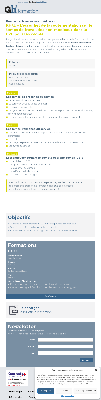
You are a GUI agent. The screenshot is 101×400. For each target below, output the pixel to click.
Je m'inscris (50, 296)
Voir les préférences (85, 391)
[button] (96, 370)
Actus (31, 391)
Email (33, 339)
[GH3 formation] (49, 7)
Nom (33, 353)
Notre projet (15, 391)
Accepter (46, 391)
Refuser (64, 391)
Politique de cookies (67, 396)
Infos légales (15, 397)
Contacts (33, 397)
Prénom (32, 346)
